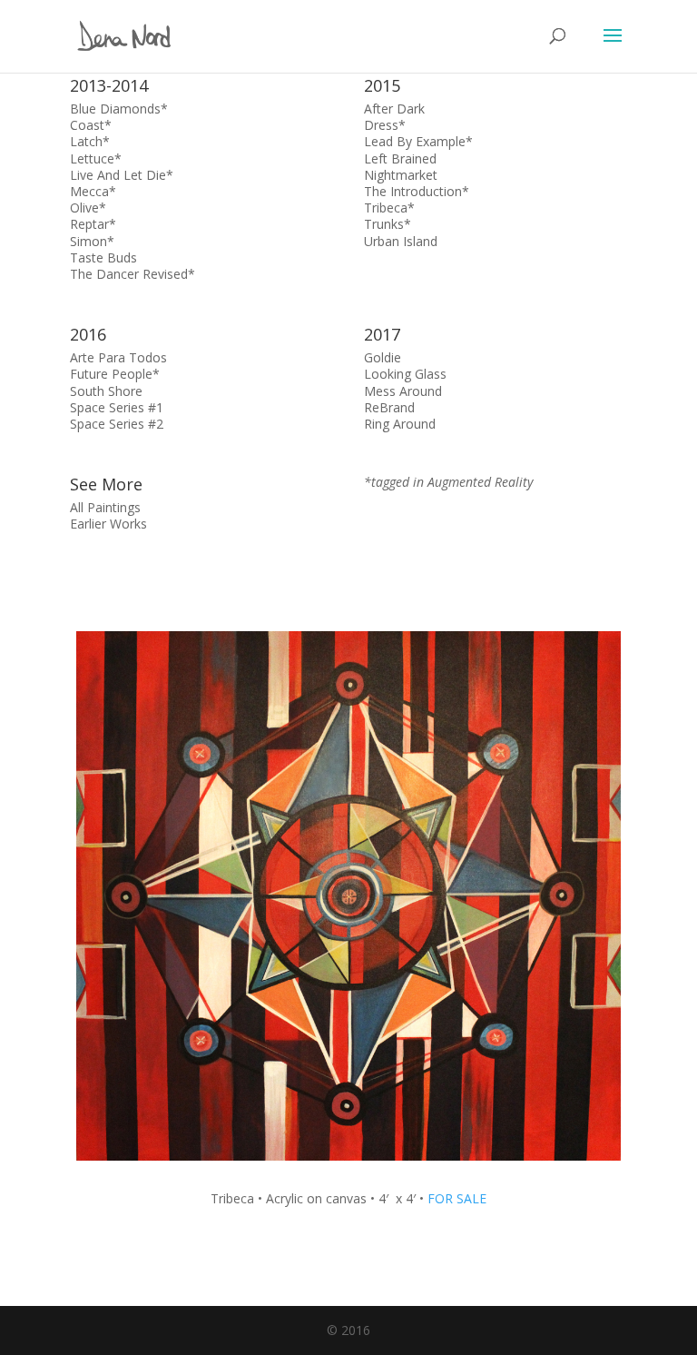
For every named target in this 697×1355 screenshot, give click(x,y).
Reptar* (93, 223)
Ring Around (400, 423)
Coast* (91, 125)
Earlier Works (108, 523)
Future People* (115, 373)
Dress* (385, 125)
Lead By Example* (418, 141)
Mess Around (403, 391)
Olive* (88, 207)
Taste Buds (103, 257)
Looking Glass (405, 373)
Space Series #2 (116, 423)
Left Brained (400, 158)
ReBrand (389, 407)
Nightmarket (400, 174)
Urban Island (400, 241)
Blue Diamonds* (119, 108)
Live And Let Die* (121, 174)
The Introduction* (416, 191)
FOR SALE (456, 1198)
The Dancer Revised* (132, 273)
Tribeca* (389, 207)
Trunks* (387, 223)
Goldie (382, 357)
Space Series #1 (116, 407)
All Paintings (105, 507)
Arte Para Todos (118, 357)
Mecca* (93, 191)
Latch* (90, 141)
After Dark (394, 108)
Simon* (92, 241)
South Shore (106, 391)
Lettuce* (96, 158)
